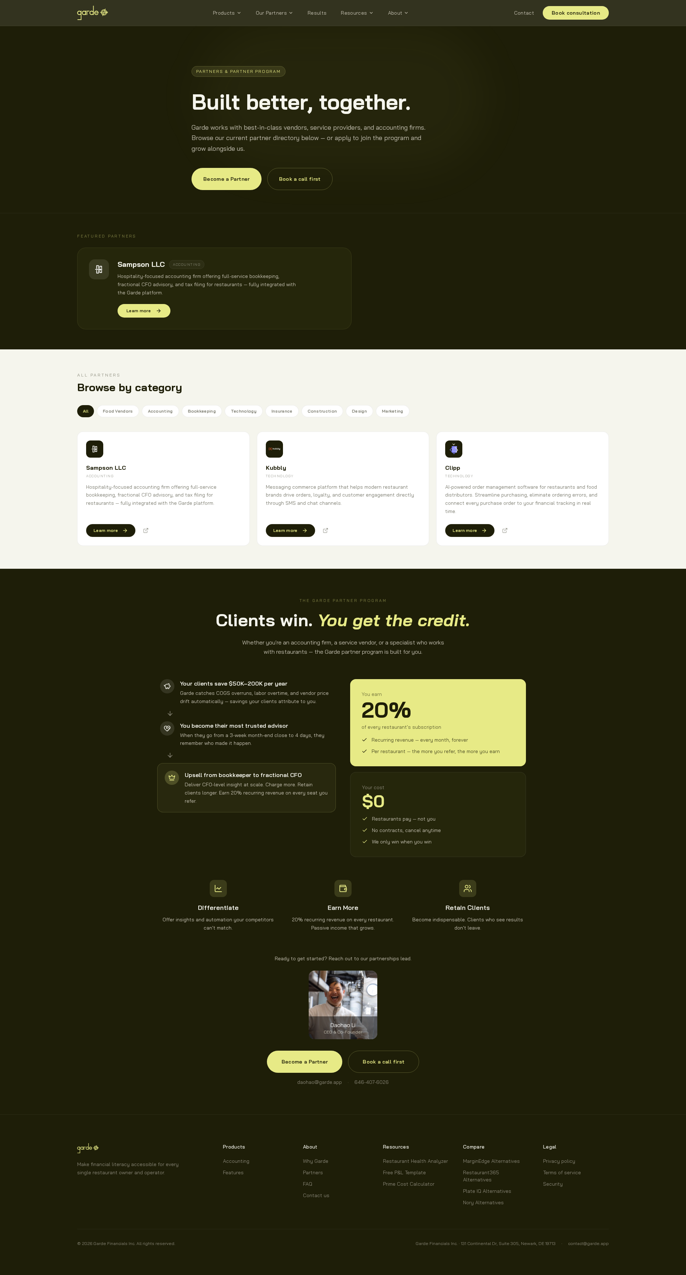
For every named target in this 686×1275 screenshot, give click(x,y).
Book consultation (576, 13)
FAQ (307, 1184)
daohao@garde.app (319, 1082)
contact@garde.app (588, 1243)
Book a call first (300, 179)
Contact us (316, 1195)
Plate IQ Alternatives (487, 1191)
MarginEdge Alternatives (491, 1161)
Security (553, 1184)
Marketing (392, 411)
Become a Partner (226, 179)
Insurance (282, 411)
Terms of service (562, 1172)
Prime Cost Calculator (408, 1184)
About (395, 13)
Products (224, 13)
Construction (322, 411)
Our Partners (271, 13)
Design (359, 411)
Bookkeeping (202, 411)
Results (317, 13)
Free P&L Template (404, 1172)
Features (233, 1172)
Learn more (138, 310)
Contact (524, 13)
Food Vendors (118, 411)
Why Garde (315, 1161)
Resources (354, 13)
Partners (313, 1172)
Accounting (160, 411)
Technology (244, 411)
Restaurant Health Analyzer (415, 1161)
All (85, 411)
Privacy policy (559, 1161)
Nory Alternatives (483, 1202)
